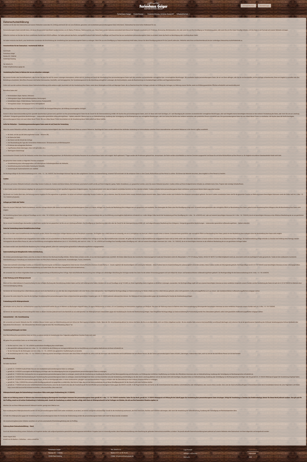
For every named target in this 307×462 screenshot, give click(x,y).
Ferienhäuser (139, 14)
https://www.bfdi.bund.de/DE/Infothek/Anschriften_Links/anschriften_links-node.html (35, 387)
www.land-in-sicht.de (242, 257)
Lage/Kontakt (188, 450)
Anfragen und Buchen (190, 453)
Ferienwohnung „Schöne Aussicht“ (161, 14)
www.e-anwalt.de (33, 439)
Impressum (252, 453)
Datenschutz (253, 450)
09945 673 (117, 449)
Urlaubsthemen (182, 14)
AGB (250, 457)
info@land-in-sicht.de (228, 257)
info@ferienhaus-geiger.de (16, 67)
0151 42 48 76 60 (122, 453)
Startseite (187, 457)
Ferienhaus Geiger (124, 14)
